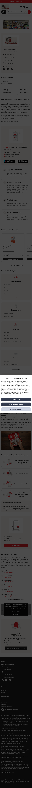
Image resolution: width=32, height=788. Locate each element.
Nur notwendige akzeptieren (16, 404)
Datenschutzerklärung (6, 395)
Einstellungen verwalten (16, 409)
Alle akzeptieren (16, 399)
